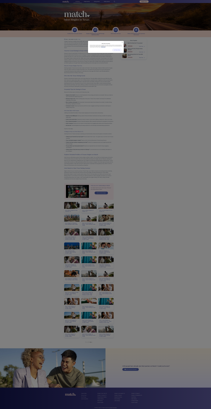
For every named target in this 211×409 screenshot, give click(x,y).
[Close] (122, 42)
